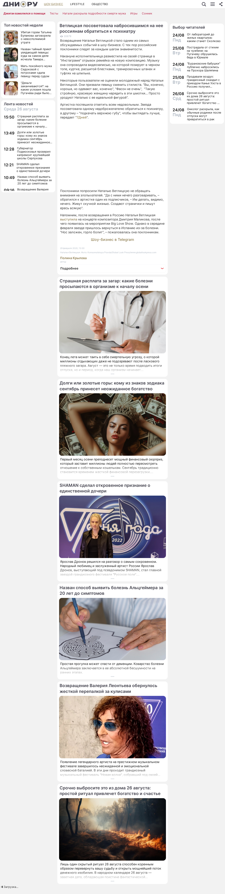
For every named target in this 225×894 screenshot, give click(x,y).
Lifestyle (77, 4)
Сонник (147, 13)
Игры (133, 13)
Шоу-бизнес (53, 4)
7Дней (82, 117)
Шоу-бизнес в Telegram (112, 239)
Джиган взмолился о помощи (24, 13)
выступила (68, 219)
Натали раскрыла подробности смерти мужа (94, 13)
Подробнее (69, 268)
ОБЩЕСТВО (100, 4)
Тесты (54, 13)
